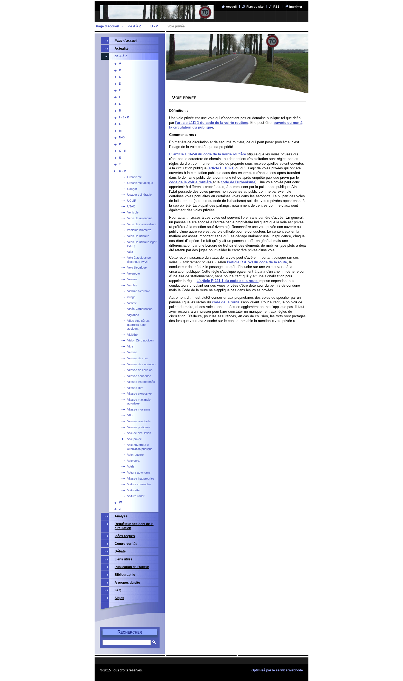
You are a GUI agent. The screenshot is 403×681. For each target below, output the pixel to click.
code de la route (226, 302)
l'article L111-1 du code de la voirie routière (211, 123)
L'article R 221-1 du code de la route (228, 281)
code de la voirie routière (191, 182)
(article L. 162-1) (221, 168)
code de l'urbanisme (238, 182)
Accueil (231, 6)
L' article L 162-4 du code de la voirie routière (208, 154)
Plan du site (254, 6)
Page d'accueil (107, 26)
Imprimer (295, 6)
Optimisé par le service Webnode (277, 670)
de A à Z (134, 26)
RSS (276, 6)
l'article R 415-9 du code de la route (257, 262)
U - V (154, 26)
